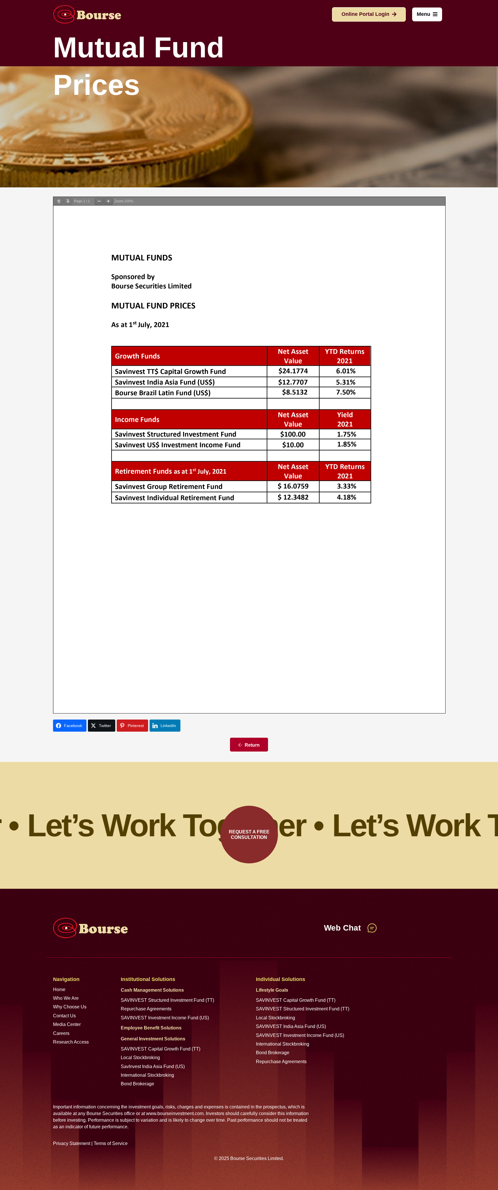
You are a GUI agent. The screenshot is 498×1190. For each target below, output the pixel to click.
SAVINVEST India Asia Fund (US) (291, 1026)
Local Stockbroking (140, 1057)
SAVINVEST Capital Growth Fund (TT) (160, 1048)
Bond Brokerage (137, 1083)
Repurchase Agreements (146, 1008)
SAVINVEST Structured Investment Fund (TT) (167, 1000)
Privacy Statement (71, 1143)
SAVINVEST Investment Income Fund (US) (165, 1017)
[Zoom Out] (99, 201)
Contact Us (64, 1015)
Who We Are (66, 998)
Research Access (71, 1042)
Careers (61, 1033)
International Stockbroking (147, 1075)
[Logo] (87, 14)
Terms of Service (111, 1143)
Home (59, 989)
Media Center (67, 1024)
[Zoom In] (108, 201)
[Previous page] (58, 201)
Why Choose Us (69, 1006)
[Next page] (68, 201)
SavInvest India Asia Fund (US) (153, 1066)
